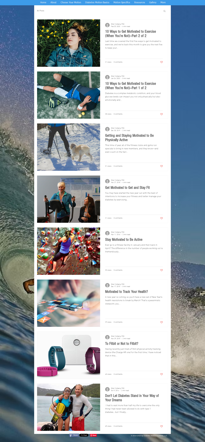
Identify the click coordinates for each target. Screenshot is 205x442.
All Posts (40, 11)
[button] (164, 11)
